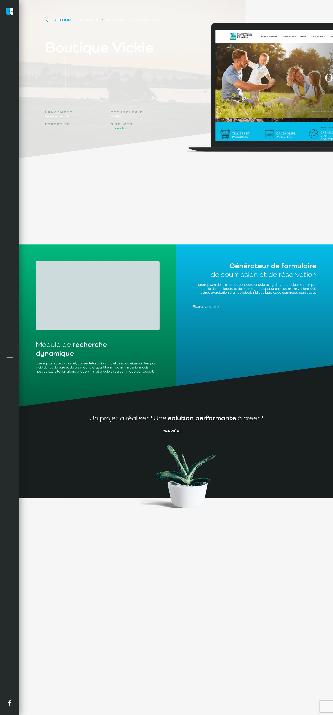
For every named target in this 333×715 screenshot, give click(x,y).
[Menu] (10, 357)
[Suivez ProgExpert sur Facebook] (9, 703)
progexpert (89, 20)
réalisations (116, 20)
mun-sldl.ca (119, 128)
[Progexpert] (9, 12)
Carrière (172, 431)
